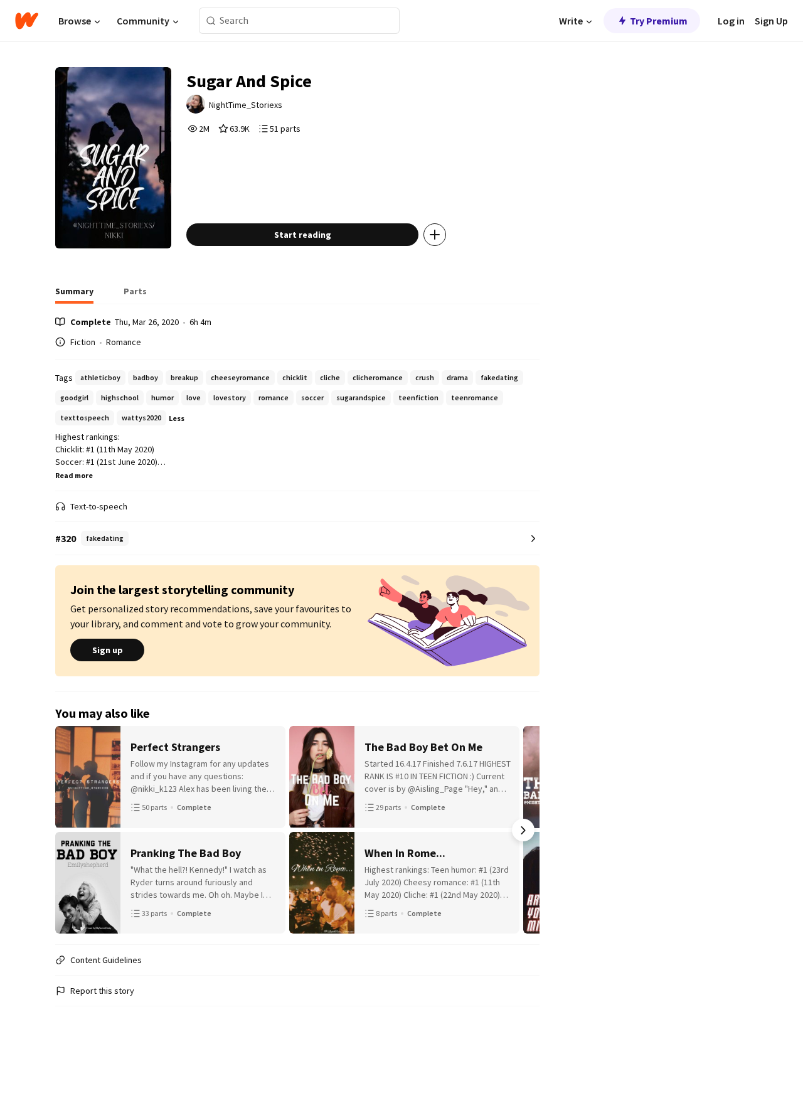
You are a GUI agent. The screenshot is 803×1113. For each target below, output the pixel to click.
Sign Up (771, 20)
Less (176, 418)
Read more (74, 475)
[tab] (74, 295)
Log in (731, 20)
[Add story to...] (434, 234)
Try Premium (659, 20)
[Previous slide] (71, 830)
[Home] (26, 20)
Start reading (302, 234)
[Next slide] (523, 830)
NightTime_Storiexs (245, 104)
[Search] (211, 21)
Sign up (107, 650)
